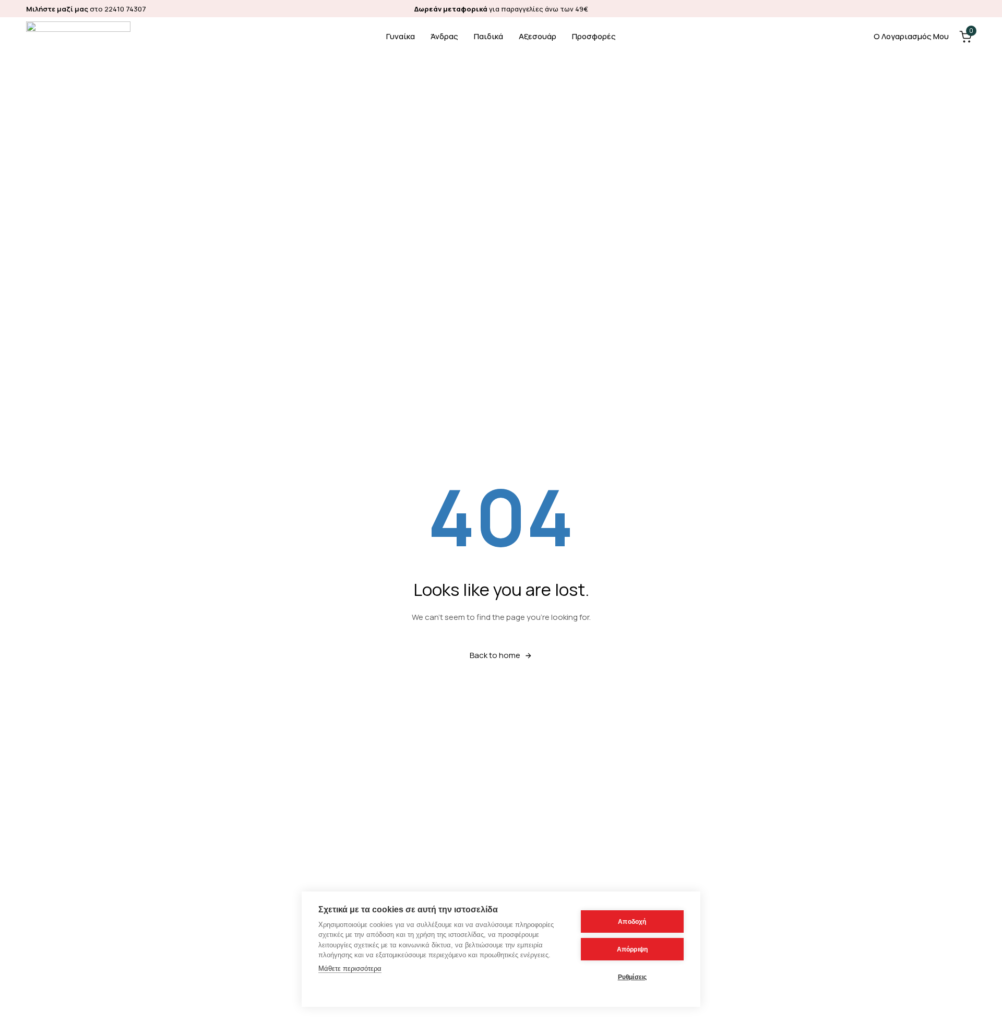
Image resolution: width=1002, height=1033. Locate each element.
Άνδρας (444, 36)
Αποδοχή (632, 921)
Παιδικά (488, 36)
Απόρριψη (632, 949)
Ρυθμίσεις (632, 977)
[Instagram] (971, 9)
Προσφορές (594, 36)
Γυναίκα (400, 36)
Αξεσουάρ (537, 36)
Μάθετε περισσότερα (349, 968)
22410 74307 (125, 9)
